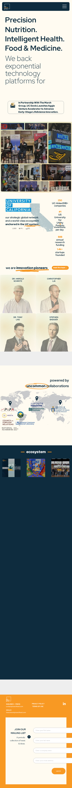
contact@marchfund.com (14, 706)
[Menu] (64, 6)
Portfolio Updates (35, 470)
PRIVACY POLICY (38, 704)
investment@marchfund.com (16, 712)
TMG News (11, 470)
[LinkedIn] (64, 704)
